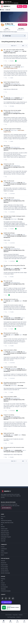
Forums (2, 546)
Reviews (3, 526)
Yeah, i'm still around (9, 181)
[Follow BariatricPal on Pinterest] (9, 598)
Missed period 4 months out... (11, 299)
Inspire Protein (4, 564)
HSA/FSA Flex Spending (6, 520)
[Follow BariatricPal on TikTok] (13, 598)
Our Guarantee (4, 586)
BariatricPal (3, 562)
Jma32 (16, 434)
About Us (3, 516)
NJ (4, 96)
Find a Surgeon (4, 552)
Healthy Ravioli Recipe (9, 233)
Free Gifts (3, 541)
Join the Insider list (6, 507)
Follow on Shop (7, 602)
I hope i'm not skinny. (9, 415)
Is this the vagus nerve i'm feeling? (12, 65)
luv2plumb (17, 97)
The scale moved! (8, 281)
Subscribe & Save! (5, 534)
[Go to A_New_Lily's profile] (2, 50)
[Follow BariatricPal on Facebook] (2, 598)
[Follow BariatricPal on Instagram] (5, 598)
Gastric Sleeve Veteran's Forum (11, 82)
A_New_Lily (7, 51)
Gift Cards (3, 538)
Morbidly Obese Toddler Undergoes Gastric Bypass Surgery (14, 216)
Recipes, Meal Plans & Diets (7, 522)
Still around (6, 145)
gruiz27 (16, 51)
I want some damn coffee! (10, 350)
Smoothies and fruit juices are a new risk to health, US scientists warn (14, 383)
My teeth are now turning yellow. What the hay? (14, 266)
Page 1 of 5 (13, 45)
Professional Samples (6, 591)
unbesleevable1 (18, 450)
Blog (2, 518)
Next (23, 45)
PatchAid (3, 560)
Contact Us (3, 584)
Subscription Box (5, 530)
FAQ (2, 524)
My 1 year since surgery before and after (14, 49)
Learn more (2, 2)
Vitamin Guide (4, 528)
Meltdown (6, 316)
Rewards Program (5, 532)
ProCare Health (4, 566)
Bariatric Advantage (5, 573)
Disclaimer (21, 614)
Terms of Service (8, 614)
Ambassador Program (6, 536)
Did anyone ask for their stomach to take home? (14, 448)
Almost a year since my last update (12, 110)
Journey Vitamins (5, 570)
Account (3, 582)
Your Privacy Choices (11, 617)
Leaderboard (4, 548)
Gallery (2, 550)
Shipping (3, 578)
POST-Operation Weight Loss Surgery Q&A (13, 319)
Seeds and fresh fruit (9, 433)
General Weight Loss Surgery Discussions (13, 99)
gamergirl (17, 268)
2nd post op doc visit (9, 164)
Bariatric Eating (4, 568)
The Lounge (20, 219)
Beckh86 (17, 300)
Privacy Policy (15, 614)
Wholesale (3, 589)
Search (2, 555)
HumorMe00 (17, 317)
